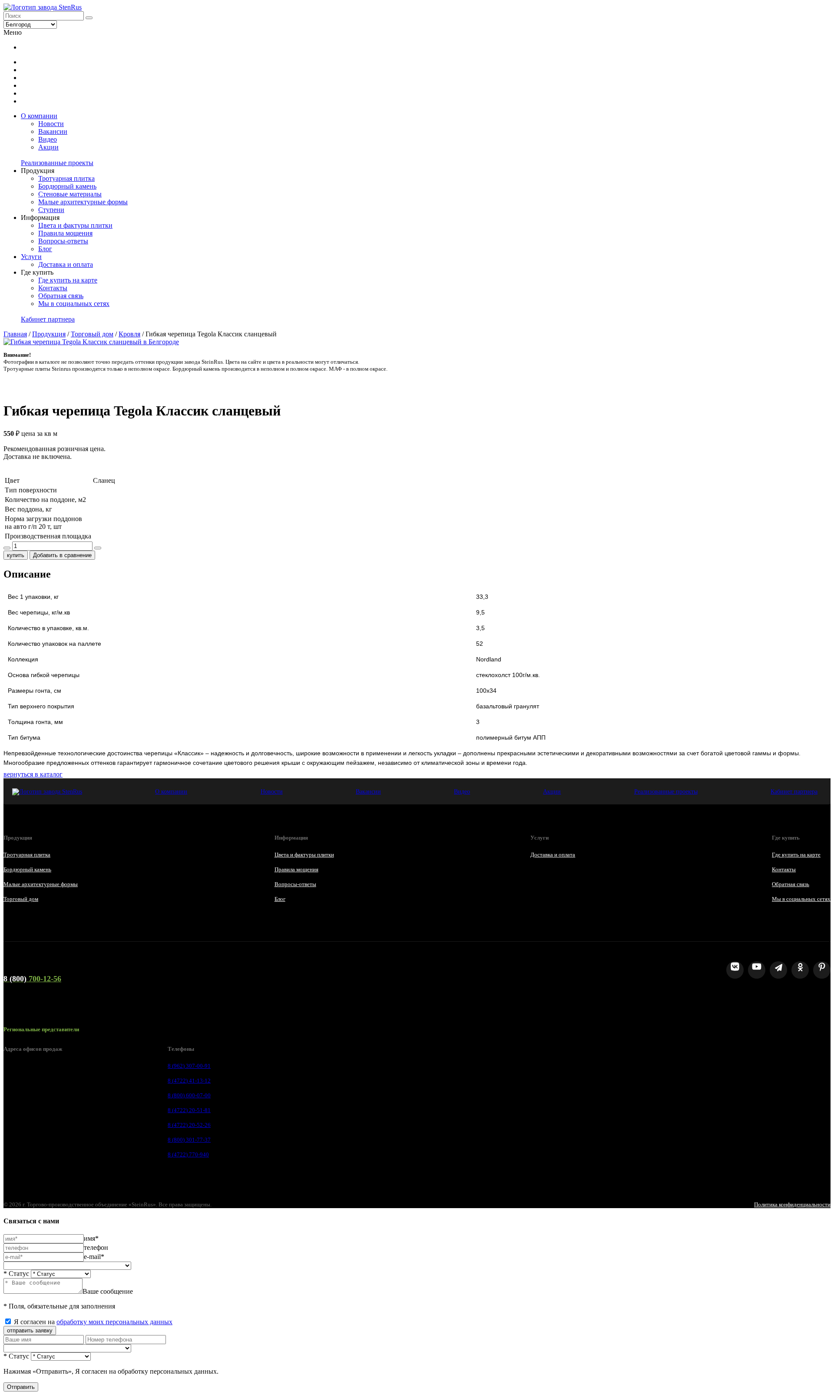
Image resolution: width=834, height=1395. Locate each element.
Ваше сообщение (108, 1291)
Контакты (52, 288)
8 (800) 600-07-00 (189, 1095)
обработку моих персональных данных (114, 1321)
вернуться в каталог (33, 774)
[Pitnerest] (822, 970)
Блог (45, 248)
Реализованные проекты (57, 162)
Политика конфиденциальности (792, 1204)
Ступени (51, 209)
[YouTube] (756, 970)
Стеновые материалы (70, 194)
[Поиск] (89, 18)
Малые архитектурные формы (83, 202)
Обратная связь (60, 295)
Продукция (49, 334)
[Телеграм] (778, 970)
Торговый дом (92, 334)
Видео (47, 139)
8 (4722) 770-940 (188, 1154)
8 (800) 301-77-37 (189, 1139)
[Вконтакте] (735, 970)
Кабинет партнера (48, 319)
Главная (15, 334)
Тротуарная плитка (66, 178)
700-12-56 (32, 978)
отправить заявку (30, 1330)
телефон (96, 1247)
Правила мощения (65, 233)
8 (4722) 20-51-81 (189, 1110)
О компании (39, 116)
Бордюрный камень (67, 186)
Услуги (31, 256)
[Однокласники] (800, 970)
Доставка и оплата (65, 264)
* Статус (16, 1273)
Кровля (129, 334)
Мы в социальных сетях (73, 303)
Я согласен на (93, 1321)
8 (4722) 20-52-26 (189, 1125)
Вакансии (52, 131)
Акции (48, 147)
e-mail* (94, 1256)
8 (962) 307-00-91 (189, 1066)
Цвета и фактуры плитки (75, 225)
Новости (51, 123)
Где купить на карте (67, 280)
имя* (91, 1238)
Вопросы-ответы (63, 241)
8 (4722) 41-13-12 (189, 1080)
